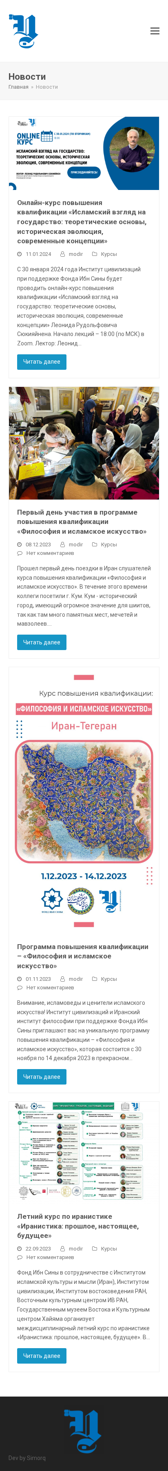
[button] (154, 31)
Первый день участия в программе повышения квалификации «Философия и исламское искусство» (82, 521)
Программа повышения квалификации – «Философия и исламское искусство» (82, 956)
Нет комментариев (50, 553)
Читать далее (41, 361)
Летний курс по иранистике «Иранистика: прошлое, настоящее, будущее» (78, 1226)
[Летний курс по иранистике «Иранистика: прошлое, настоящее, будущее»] (84, 1152)
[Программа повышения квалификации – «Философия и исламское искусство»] (84, 800)
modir (76, 254)
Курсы (109, 254)
